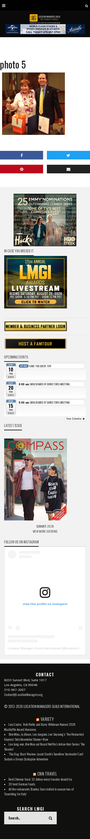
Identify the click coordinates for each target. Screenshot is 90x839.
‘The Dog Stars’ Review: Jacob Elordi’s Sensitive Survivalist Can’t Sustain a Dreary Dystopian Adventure (44, 756)
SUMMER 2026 (45, 526)
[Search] (86, 5)
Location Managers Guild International (34, 648)
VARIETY (47, 719)
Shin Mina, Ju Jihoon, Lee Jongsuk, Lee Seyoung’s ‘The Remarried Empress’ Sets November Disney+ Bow (44, 737)
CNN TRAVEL (47, 774)
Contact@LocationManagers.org (23, 694)
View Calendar (74, 418)
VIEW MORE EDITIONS (45, 531)
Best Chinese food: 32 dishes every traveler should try (40, 779)
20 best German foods (22, 784)
